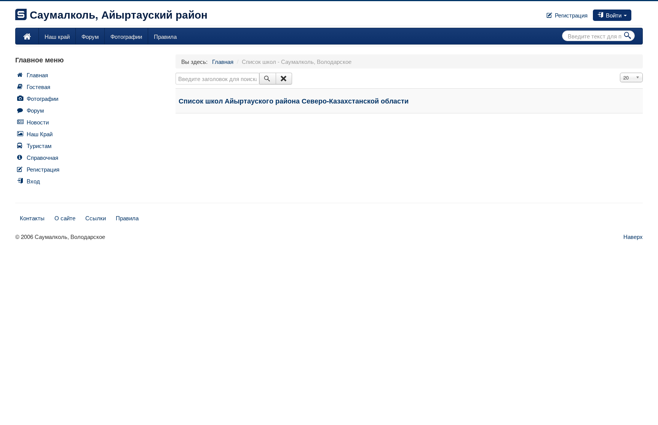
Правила (165, 36)
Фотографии (126, 36)
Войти (613, 15)
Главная (37, 75)
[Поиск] (267, 78)
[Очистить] (284, 78)
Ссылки (95, 218)
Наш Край (40, 134)
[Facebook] (633, 13)
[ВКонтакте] (636, 13)
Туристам (39, 146)
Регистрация (570, 15)
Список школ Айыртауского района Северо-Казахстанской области (294, 101)
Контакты (32, 218)
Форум (90, 36)
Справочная (42, 157)
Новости (38, 122)
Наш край (57, 36)
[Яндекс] (642, 13)
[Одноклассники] (639, 13)
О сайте (64, 218)
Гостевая (38, 87)
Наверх (633, 236)
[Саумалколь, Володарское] (27, 36)
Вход (33, 181)
